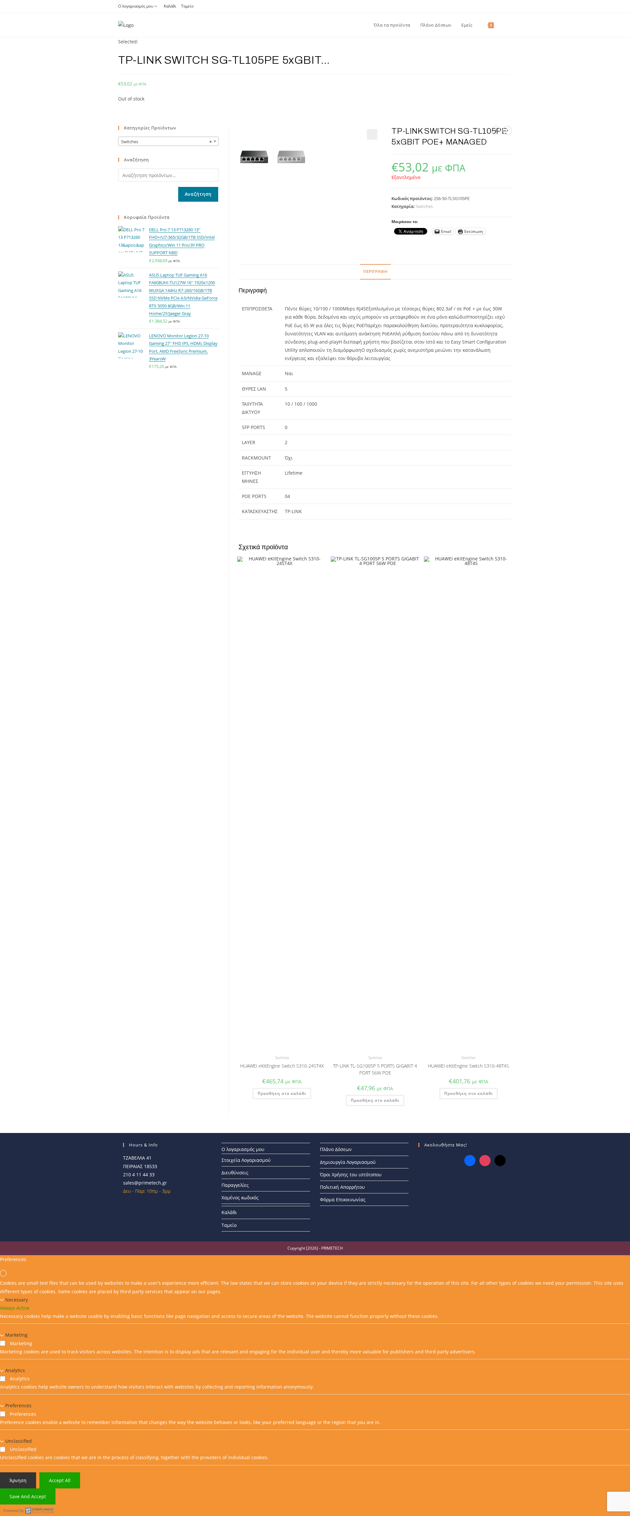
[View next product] (507, 130)
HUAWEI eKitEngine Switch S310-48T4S (468, 1066)
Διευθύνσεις (234, 1172)
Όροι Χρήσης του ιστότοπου (351, 1174)
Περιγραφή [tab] (375, 271)
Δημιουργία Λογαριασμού (348, 1162)
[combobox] (168, 141)
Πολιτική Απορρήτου (342, 1187)
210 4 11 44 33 (139, 1174)
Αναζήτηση (198, 194)
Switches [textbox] (166, 142)
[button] (372, 134)
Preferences (18, 1405)
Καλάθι (170, 6)
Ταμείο (187, 6)
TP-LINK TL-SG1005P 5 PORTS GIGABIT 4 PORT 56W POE (375, 1069)
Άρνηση (18, 1480)
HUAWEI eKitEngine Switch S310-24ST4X (282, 1066)
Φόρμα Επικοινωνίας (343, 1199)
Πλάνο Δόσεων (336, 1149)
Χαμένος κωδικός (240, 1197)
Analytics (15, 1370)
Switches (424, 206)
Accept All (60, 1480)
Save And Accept (28, 1496)
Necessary (16, 1299)
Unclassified (18, 1441)
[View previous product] (495, 130)
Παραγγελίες (235, 1185)
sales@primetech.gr (145, 1183)
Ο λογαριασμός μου (135, 6)
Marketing (16, 1335)
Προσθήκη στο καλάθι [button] (282, 1093)
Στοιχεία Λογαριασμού (246, 1160)
